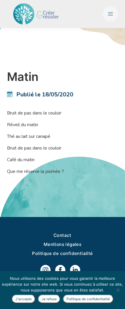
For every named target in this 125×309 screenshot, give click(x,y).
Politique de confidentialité (62, 253)
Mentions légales (62, 244)
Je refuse (49, 299)
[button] (110, 14)
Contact (62, 235)
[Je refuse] (118, 290)
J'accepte (23, 299)
